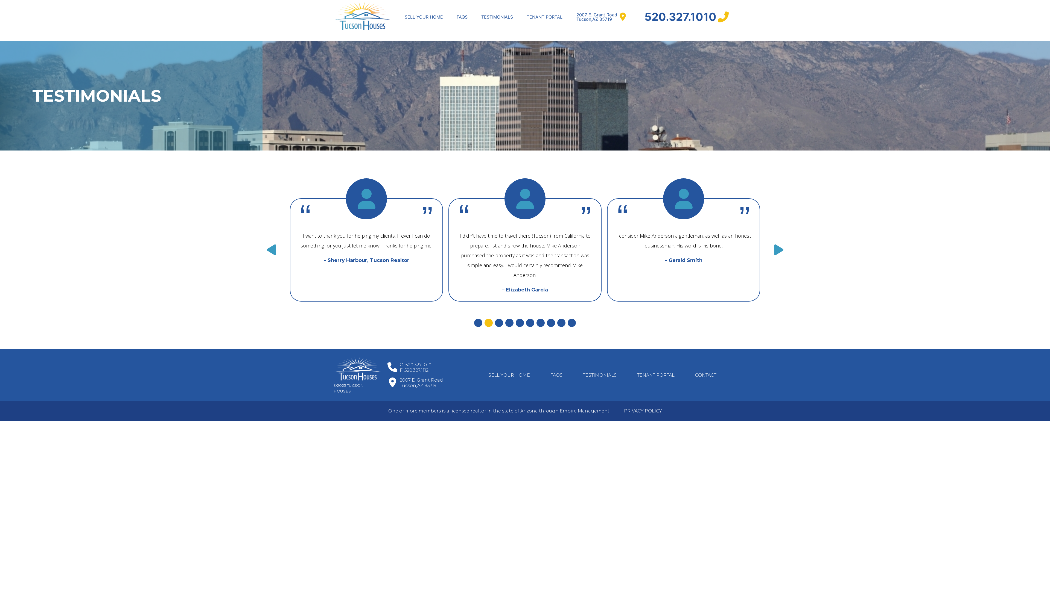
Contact (705, 375)
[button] (271, 250)
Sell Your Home (424, 17)
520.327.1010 (680, 16)
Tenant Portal (544, 17)
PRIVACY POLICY (643, 411)
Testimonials (497, 17)
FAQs (462, 17)
